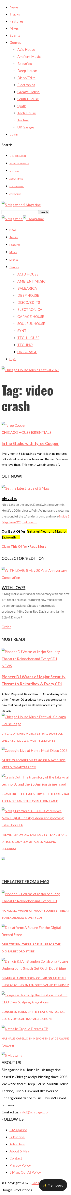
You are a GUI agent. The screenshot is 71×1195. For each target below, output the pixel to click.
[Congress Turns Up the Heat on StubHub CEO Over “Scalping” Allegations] (35, 1002)
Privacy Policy (20, 1165)
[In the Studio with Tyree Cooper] (14, 425)
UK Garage (25, 127)
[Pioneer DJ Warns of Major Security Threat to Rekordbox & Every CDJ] (35, 659)
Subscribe (17, 1137)
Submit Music (16, 186)
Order (6, 627)
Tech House (26, 113)
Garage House (28, 92)
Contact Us (15, 194)
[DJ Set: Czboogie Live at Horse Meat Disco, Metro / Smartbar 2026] (34, 750)
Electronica (26, 85)
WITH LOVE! (13, 587)
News (14, 7)
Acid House (26, 49)
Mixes (14, 28)
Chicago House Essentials (26, 432)
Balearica (24, 63)
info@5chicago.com (35, 1112)
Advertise (14, 171)
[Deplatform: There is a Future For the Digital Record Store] (35, 934)
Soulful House (28, 99)
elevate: (9, 498)
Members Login (17, 156)
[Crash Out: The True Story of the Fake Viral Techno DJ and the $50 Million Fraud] (35, 784)
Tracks (14, 14)
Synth (21, 106)
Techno (23, 120)
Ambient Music (29, 56)
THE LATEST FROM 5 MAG (25, 881)
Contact (15, 1158)
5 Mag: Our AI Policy (25, 1172)
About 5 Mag (16, 179)
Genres (15, 42)
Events (14, 35)
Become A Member (19, 163)
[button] (53, 1185)
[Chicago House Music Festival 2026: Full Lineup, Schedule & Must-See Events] (35, 724)
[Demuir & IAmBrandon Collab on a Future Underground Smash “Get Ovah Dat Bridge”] (35, 968)
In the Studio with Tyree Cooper (30, 443)
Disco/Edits (26, 77)
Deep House (27, 70)
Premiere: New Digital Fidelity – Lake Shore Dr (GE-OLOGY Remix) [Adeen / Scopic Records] (34, 841)
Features (16, 21)
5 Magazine (18, 1130)
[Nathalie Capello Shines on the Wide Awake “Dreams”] (25, 1029)
